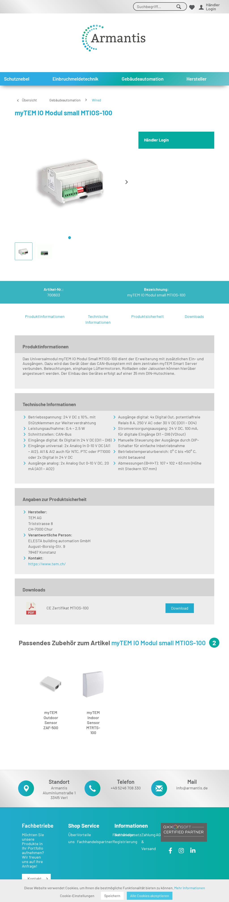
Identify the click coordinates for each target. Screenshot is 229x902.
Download (179, 608)
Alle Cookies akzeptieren (149, 895)
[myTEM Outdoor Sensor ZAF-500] (50, 684)
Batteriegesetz (127, 834)
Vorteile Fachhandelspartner (94, 838)
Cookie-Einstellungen (77, 895)
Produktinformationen (45, 316)
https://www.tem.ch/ (47, 563)
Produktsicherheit (147, 316)
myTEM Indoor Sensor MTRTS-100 (93, 721)
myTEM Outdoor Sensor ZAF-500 (50, 720)
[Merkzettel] (192, 7)
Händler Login (156, 139)
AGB (159, 834)
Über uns (72, 838)
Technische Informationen (98, 319)
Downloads (194, 316)
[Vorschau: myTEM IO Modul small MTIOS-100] (23, 251)
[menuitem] (160, 7)
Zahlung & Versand (148, 841)
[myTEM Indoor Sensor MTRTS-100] (93, 684)
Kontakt (35, 878)
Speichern (112, 895)
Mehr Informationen (189, 888)
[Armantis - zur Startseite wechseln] (113, 36)
